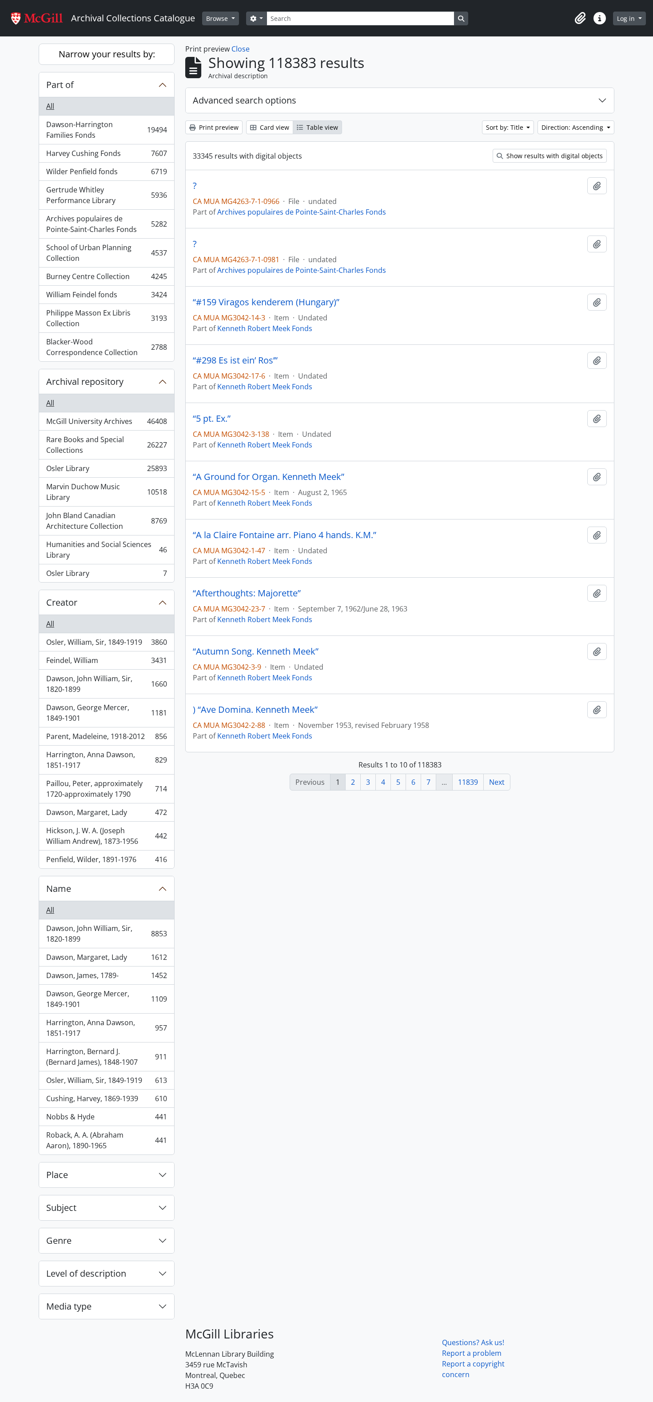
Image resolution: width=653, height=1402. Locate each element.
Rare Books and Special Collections (106, 445)
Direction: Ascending (573, 127)
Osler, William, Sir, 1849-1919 (106, 644)
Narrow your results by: (107, 54)
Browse (218, 18)
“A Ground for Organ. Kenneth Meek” (268, 476)
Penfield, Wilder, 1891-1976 (106, 861)
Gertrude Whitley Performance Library (106, 195)
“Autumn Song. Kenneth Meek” (256, 651)
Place (57, 1175)
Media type (69, 1306)
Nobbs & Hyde (106, 1119)
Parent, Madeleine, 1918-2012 (106, 738)
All (50, 106)
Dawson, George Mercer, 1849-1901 (106, 713)
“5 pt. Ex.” (212, 418)
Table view (321, 127)
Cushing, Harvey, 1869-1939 (106, 1101)
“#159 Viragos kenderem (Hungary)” (266, 302)
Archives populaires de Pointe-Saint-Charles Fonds (106, 224)
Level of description (86, 1273)
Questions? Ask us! (473, 1342)
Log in (627, 18)
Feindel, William (106, 662)
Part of (60, 85)
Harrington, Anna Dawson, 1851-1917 (106, 760)
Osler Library (106, 470)
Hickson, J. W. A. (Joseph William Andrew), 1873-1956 (106, 836)
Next (497, 782)
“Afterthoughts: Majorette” (247, 593)
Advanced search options (244, 100)
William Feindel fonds (106, 297)
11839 (468, 782)
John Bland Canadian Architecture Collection (106, 521)
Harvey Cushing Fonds (106, 155)
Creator (61, 602)
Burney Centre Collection (106, 279)
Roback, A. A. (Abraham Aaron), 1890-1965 (106, 1140)
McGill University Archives (106, 423)
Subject (61, 1208)
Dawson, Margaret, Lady (106, 814)
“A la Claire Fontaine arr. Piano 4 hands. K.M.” (284, 535)
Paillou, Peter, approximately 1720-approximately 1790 (106, 789)
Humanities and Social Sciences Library (106, 549)
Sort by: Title (505, 127)
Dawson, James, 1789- (106, 978)
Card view (273, 127)
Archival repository (84, 381)
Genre (59, 1240)
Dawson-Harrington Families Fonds (106, 130)
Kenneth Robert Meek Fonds (264, 328)
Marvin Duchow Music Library (106, 492)
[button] (580, 18)
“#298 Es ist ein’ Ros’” (235, 360)
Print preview (218, 127)
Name (58, 889)
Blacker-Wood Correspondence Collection (106, 347)
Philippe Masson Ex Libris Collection (106, 318)
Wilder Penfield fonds (106, 174)
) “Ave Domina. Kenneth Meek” (255, 709)
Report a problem (472, 1353)
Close (240, 49)
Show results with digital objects (554, 156)
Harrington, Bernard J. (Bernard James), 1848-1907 (106, 1057)
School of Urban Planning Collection (106, 253)
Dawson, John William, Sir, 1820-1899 (106, 684)
